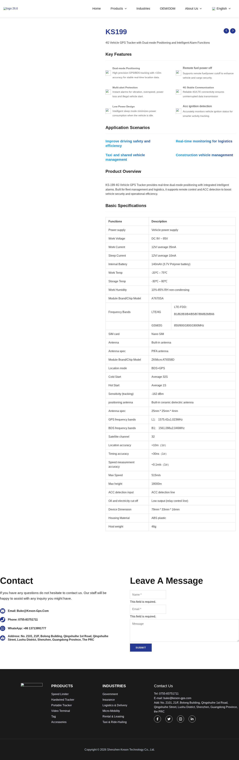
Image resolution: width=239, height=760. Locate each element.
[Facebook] (157, 718)
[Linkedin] (192, 718)
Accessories (58, 722)
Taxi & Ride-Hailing (115, 722)
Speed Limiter (60, 694)
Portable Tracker (61, 705)
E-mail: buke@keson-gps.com (172, 698)
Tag (53, 716)
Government (110, 694)
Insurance (109, 699)
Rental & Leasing (113, 716)
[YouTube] (180, 718)
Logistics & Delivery (115, 705)
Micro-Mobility (111, 710)
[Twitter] (169, 718)
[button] (125, 8)
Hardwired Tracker (62, 699)
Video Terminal (60, 710)
